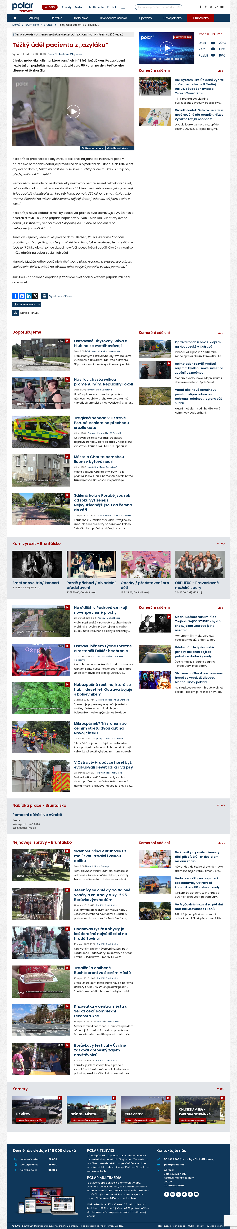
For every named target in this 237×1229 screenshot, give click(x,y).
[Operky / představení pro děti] (146, 565)
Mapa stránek (217, 1225)
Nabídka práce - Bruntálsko (39, 805)
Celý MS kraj (103, 738)
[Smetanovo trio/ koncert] (37, 565)
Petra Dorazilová (108, 467)
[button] (123, 7)
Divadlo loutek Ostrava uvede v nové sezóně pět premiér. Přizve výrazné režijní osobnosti (199, 114)
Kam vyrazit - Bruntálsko (36, 543)
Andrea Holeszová (110, 351)
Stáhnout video (119, 148)
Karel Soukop (102, 866)
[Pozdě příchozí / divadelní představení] (91, 565)
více (220, 543)
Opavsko (145, 18)
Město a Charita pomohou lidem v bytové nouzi (99, 459)
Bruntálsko (200, 18)
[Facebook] (200, 7)
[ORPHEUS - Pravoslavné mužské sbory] (200, 565)
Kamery (20, 1089)
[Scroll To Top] (230, 1225)
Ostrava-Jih (92, 351)
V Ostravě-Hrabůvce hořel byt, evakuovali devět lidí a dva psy (103, 765)
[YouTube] (221, 7)
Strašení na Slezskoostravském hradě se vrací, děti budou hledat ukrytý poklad (199, 677)
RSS (202, 1225)
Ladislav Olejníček (70, 54)
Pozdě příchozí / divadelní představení (91, 585)
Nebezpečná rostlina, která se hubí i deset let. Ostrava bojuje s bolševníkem (103, 689)
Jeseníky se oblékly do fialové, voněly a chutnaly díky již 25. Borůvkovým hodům (102, 895)
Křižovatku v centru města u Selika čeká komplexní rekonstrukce (100, 1011)
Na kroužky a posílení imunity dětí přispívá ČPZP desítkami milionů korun (197, 856)
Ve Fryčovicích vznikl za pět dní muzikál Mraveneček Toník (199, 906)
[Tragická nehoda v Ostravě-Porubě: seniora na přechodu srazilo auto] (41, 432)
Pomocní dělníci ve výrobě (37, 814)
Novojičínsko (172, 18)
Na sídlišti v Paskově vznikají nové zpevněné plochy (100, 610)
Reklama (80, 7)
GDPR (191, 1225)
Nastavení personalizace (171, 1225)
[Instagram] (205, 7)
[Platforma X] (211, 7)
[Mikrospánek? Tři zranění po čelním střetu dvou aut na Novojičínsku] (41, 737)
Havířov (90, 389)
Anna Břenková (121, 699)
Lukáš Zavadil (113, 433)
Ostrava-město (105, 656)
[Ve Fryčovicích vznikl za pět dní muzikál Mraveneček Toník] (155, 911)
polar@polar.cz (174, 1164)
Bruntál (48, 25)
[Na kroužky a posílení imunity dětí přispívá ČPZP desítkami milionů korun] (155, 859)
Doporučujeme (26, 332)
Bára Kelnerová (104, 389)
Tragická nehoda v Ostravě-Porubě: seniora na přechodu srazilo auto (101, 422)
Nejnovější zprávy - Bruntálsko (42, 842)
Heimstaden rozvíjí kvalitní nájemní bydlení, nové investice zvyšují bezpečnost (199, 368)
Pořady (66, 7)
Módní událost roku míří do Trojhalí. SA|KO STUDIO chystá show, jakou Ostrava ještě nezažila (198, 623)
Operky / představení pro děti (145, 585)
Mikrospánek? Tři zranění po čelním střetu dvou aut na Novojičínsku (100, 728)
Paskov (101, 617)
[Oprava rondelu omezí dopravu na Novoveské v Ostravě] (155, 349)
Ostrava (57, 18)
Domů (16, 25)
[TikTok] (216, 7)
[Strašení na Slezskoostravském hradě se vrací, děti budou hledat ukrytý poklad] (155, 680)
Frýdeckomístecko (113, 18)
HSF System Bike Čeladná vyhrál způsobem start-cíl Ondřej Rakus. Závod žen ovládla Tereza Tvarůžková (199, 86)
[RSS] (190, 1194)
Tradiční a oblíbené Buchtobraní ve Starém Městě (102, 970)
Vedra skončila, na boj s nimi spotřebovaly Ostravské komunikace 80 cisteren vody (197, 882)
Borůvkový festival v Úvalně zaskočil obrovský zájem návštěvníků (100, 1050)
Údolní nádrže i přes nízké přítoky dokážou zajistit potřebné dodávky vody (194, 651)
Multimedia (96, 7)
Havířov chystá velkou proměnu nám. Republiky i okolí (103, 382)
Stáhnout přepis (93, 148)
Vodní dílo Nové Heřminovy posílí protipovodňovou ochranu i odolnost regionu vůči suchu (199, 396)
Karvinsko (81, 18)
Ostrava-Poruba (96, 433)
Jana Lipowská (123, 515)
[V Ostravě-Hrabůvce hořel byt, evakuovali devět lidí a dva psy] (41, 776)
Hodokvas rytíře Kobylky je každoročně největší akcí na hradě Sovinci (100, 933)
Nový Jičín (93, 467)
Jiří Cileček (117, 738)
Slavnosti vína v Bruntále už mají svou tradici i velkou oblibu (100, 856)
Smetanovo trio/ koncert (35, 582)
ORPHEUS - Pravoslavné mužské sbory (197, 585)
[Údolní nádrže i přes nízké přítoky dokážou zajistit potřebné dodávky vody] (155, 654)
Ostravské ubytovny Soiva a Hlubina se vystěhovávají (100, 343)
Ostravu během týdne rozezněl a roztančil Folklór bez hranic (103, 648)
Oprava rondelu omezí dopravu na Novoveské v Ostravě (199, 344)
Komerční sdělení (154, 70)
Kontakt (112, 7)
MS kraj (34, 18)
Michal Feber (113, 617)
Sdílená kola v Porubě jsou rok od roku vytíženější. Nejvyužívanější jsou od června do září (103, 502)
